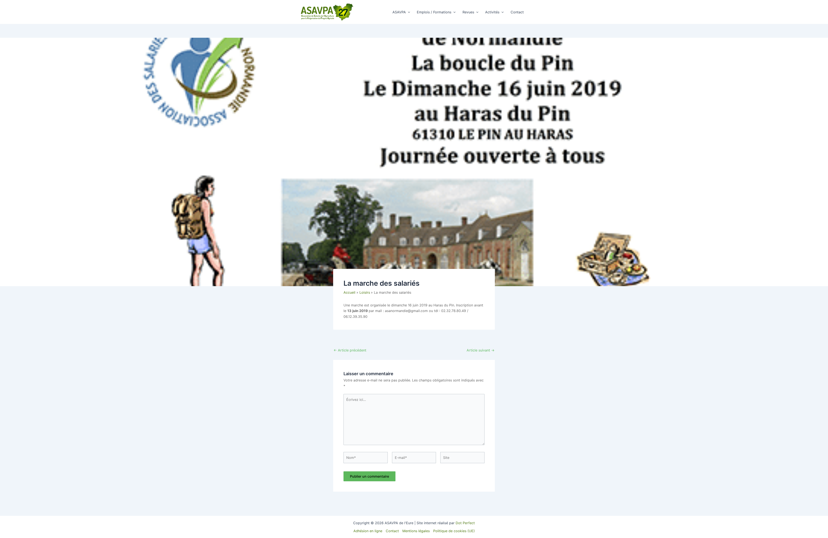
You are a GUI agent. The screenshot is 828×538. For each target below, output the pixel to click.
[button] (408, 12)
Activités (492, 12)
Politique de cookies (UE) (454, 531)
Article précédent (350, 350)
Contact (517, 12)
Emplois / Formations (434, 12)
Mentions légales (416, 531)
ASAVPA (399, 12)
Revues (468, 12)
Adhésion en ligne (367, 531)
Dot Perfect (465, 523)
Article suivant (480, 350)
